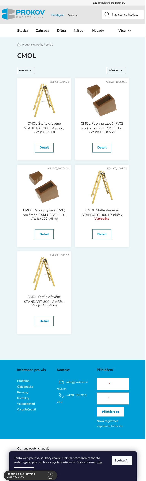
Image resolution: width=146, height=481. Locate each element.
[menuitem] (22, 30)
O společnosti (26, 409)
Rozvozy (22, 392)
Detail (44, 147)
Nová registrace (107, 421)
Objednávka (25, 387)
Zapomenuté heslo (109, 426)
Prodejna (57, 15)
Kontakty (23, 398)
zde (99, 462)
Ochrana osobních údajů (33, 448)
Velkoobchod (26, 404)
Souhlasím (122, 460)
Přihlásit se (110, 412)
